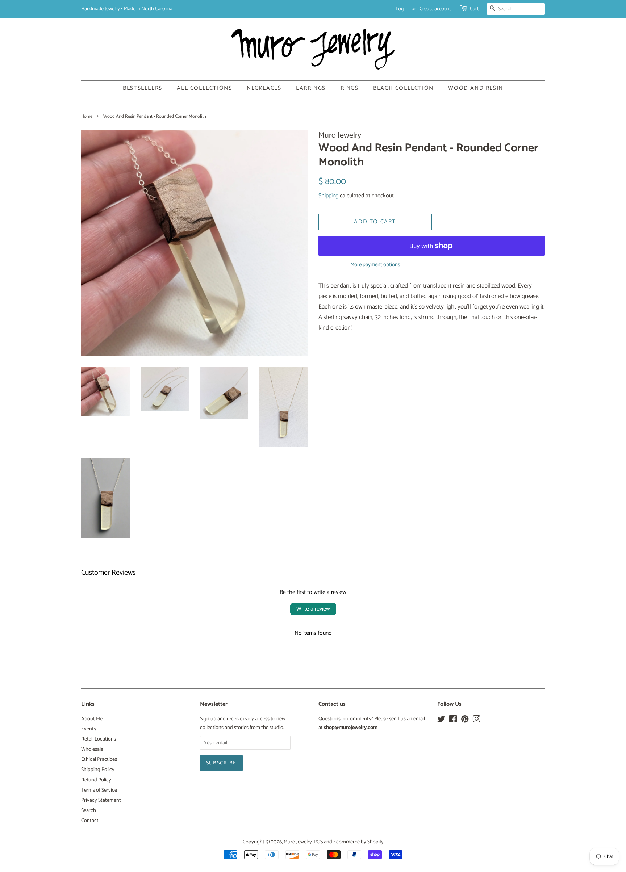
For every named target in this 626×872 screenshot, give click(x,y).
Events (88, 729)
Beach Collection (403, 88)
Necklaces (264, 88)
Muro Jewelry (298, 842)
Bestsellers (142, 88)
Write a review (313, 609)
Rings (350, 88)
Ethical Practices (99, 759)
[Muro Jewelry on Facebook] (453, 720)
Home (86, 116)
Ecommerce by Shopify (358, 842)
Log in (402, 9)
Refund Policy (96, 780)
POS (318, 842)
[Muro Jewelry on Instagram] (476, 720)
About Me (92, 718)
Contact (90, 820)
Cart (474, 9)
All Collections (204, 88)
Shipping (328, 196)
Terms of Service (99, 790)
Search (88, 810)
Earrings (311, 88)
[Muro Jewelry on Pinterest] (465, 720)
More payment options (375, 264)
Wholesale (92, 749)
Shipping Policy (97, 769)
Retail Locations (98, 739)
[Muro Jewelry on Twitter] (441, 720)
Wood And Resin (475, 88)
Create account (435, 9)
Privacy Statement (101, 800)
